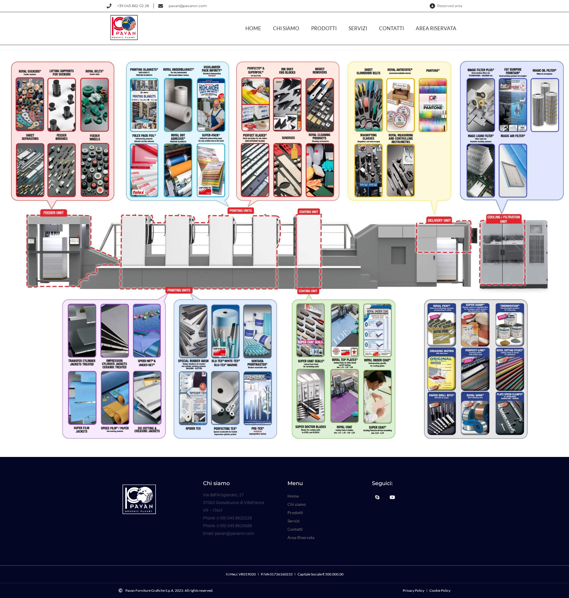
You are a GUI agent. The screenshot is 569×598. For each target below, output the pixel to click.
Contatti (391, 28)
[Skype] (377, 497)
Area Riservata (436, 28)
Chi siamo (286, 28)
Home (253, 28)
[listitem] (62, 135)
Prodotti (324, 28)
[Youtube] (392, 497)
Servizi (358, 28)
